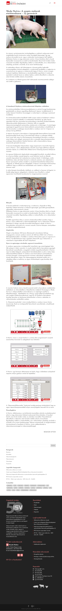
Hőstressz (45, 487)
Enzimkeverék (33, 485)
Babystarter (10, 485)
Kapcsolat (36, 512)
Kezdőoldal (36, 502)
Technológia (9, 461)
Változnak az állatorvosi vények (13, 469)
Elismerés (26, 485)
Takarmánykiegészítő (11, 456)
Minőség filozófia (38, 559)
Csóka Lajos (20, 485)
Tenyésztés (8, 463)
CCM (15, 485)
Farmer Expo (10, 487)
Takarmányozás (10, 459)
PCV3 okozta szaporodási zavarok (14, 476)
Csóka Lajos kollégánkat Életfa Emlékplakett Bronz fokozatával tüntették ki (24, 472)
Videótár (36, 509)
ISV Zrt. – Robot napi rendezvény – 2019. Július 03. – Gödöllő (20, 479)
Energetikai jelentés (38, 554)
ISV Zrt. (39, 608)
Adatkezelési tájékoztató (40, 544)
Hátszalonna (39, 487)
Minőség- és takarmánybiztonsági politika (44, 556)
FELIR (16, 487)
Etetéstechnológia (41, 485)
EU (47, 485)
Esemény (8, 452)
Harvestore (27, 487)
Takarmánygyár (37, 507)
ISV (50, 487)
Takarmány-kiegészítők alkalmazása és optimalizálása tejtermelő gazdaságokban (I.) (26, 474)
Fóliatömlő (21, 487)
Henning (33, 487)
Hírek (35, 505)
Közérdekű (8, 454)
